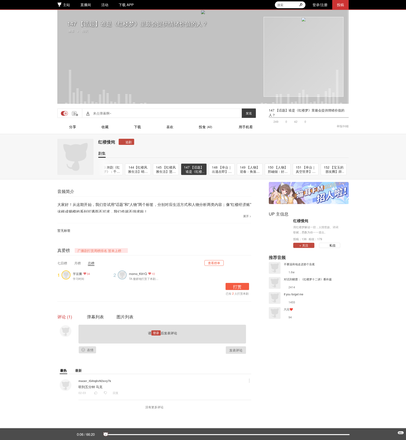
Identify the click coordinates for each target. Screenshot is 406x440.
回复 (115, 393)
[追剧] (126, 142)
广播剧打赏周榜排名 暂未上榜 (99, 250)
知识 (85, 31)
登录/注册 (320, 4)
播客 (71, 31)
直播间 (85, 4)
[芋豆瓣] (67, 274)
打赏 (237, 286)
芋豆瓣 (77, 273)
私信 (332, 245)
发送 (249, 113)
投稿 (340, 4)
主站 (66, 4)
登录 (156, 333)
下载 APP (126, 4)
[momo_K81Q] (123, 274)
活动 (104, 4)
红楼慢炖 (106, 142)
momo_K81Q (138, 273)
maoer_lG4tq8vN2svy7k (94, 381)
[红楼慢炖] (280, 229)
